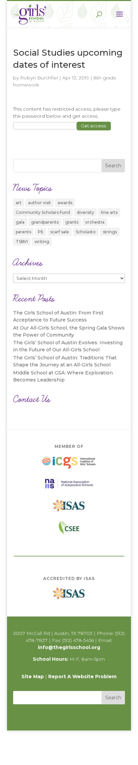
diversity (85, 212)
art (18, 202)
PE (41, 231)
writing (41, 241)
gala (20, 222)
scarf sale (59, 231)
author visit (39, 202)
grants (71, 222)
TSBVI (22, 241)
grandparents (45, 222)
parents (23, 231)
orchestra (95, 222)
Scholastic (86, 231)
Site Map (32, 676)
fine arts (109, 212)
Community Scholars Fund (43, 212)
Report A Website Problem (82, 676)
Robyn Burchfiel (39, 78)
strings (110, 231)
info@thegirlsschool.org (69, 647)
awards (65, 202)
